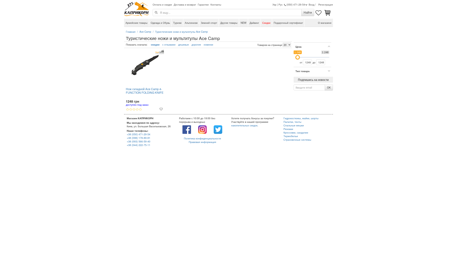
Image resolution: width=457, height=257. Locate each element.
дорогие (196, 44)
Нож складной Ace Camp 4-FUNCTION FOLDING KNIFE (145, 91)
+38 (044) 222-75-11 (138, 145)
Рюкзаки (288, 129)
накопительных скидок (244, 125)
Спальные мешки (293, 125)
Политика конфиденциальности (202, 138)
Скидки (266, 22)
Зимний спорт (209, 22)
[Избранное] (318, 12)
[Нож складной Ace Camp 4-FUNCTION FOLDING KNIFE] (145, 63)
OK (329, 87)
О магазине (325, 22)
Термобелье (290, 136)
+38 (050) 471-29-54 (138, 134)
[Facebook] (186, 129)
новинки (208, 44)
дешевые (183, 44)
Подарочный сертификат (288, 22)
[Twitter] (218, 129)
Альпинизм (191, 22)
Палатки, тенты (292, 122)
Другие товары (228, 22)
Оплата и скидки (162, 4)
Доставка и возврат (185, 4)
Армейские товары (136, 22)
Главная (130, 31)
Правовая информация (202, 142)
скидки (155, 44)
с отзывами (168, 44)
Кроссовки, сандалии (295, 132)
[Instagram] (202, 129)
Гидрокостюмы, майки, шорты (300, 118)
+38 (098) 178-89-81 (138, 138)
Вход (311, 4)
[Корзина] (327, 12)
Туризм (177, 22)
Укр (274, 4)
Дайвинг (254, 22)
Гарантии (203, 4)
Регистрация (325, 4)
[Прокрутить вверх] (446, 246)
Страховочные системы (297, 139)
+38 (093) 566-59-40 (138, 141)
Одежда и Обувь (160, 22)
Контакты (215, 4)
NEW (243, 22)
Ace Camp (145, 31)
